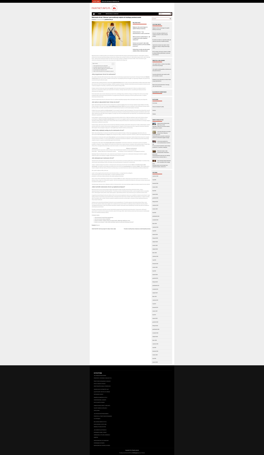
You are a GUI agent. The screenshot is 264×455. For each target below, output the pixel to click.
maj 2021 (154, 303)
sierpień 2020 (155, 336)
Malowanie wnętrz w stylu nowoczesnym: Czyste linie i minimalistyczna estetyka (100, 424)
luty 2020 (154, 358)
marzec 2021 (155, 311)
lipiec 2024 (154, 223)
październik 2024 (155, 216)
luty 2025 (154, 212)
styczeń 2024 (155, 234)
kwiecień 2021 (155, 307)
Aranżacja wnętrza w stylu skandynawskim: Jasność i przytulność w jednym (100, 400)
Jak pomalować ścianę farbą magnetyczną (104, 217)
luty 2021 (154, 314)
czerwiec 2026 (155, 176)
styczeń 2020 (155, 362)
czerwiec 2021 (155, 300)
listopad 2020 (155, 325)
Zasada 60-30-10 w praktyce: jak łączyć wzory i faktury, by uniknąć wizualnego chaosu (102, 392)
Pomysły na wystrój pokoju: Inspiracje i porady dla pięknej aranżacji (137, 228)
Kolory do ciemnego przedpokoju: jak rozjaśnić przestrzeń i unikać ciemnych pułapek (160, 35)
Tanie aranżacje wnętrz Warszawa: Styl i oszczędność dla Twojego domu (161, 162)
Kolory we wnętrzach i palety (158, 106)
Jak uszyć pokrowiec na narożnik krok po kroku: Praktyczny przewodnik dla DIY (161, 133)
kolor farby (109, 102)
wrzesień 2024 (155, 219)
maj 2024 (154, 230)
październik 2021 (155, 285)
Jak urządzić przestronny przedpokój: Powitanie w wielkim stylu (103, 377)
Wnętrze (98, 225)
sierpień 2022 (155, 249)
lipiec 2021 (154, 296)
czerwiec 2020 (155, 343)
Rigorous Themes (141, 452)
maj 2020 (154, 347)
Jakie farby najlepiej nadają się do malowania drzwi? (103, 68)
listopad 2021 (155, 281)
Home (99, 14)
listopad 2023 (155, 238)
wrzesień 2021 (155, 289)
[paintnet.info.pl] (94, 14)
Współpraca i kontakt (112, 14)
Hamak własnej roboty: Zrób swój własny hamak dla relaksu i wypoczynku (102, 408)
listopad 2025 (155, 201)
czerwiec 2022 (155, 256)
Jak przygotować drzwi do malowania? (100, 65)
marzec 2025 (155, 208)
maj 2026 (154, 179)
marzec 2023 (155, 245)
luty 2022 (154, 270)
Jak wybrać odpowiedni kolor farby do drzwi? (101, 67)
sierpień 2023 (155, 241)
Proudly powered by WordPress (125, 452)
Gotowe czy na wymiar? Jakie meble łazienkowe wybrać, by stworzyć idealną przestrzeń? (141, 45)
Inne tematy (154, 103)
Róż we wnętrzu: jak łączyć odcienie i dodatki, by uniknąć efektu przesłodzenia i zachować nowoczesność (161, 53)
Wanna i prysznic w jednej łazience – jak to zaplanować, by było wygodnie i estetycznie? (141, 38)
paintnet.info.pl (109, 19)
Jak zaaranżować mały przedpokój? (102, 219)
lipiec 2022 (154, 252)
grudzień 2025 (155, 197)
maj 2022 (154, 260)
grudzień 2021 (155, 278)
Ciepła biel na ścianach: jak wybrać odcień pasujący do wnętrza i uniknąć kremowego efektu (160, 46)
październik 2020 (155, 329)
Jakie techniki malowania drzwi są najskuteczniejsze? (103, 71)
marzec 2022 (155, 267)
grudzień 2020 (155, 322)
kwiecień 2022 (155, 263)
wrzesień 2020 (155, 332)
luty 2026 (154, 190)
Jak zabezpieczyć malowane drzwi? (100, 69)
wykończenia (134, 132)
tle (132, 113)
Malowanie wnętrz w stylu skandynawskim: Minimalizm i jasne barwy (160, 152)
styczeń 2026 (155, 194)
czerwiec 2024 (155, 227)
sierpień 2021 (155, 292)
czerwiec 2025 (155, 205)
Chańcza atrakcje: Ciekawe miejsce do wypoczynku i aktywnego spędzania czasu (112, 220)
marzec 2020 (155, 354)
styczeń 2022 (155, 274)
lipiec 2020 (154, 340)
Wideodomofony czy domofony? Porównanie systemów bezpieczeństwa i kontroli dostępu (102, 443)
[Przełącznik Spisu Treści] (112, 64)
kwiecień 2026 (155, 183)
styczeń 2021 (155, 318)
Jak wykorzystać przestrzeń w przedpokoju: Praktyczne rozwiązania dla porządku (103, 416)
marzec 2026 (155, 187)
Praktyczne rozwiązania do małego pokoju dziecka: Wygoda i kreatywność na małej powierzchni (102, 384)
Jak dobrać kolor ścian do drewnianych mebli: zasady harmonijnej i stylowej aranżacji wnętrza (102, 433)
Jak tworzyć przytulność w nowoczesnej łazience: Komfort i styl (161, 143)
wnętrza (123, 104)
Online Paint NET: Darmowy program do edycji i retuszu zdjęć (104, 228)
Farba (123, 106)
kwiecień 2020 (155, 351)
